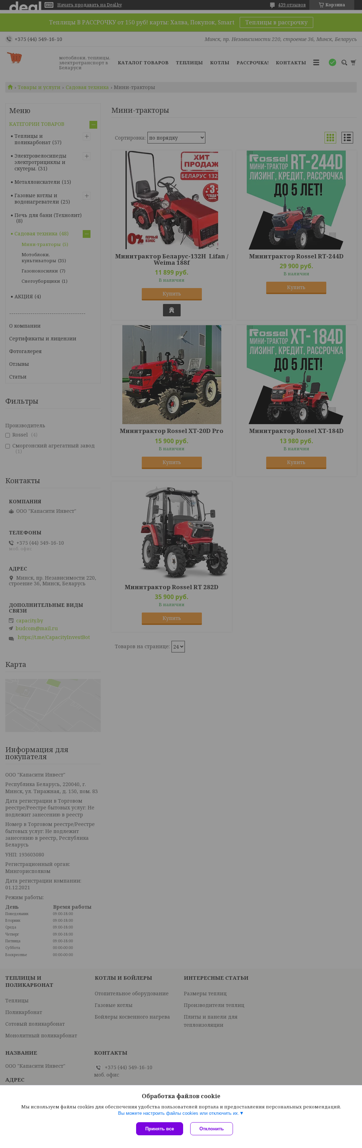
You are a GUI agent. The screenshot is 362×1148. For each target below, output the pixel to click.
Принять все (159, 1128)
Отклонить (211, 1128)
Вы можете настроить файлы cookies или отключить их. (178, 1113)
